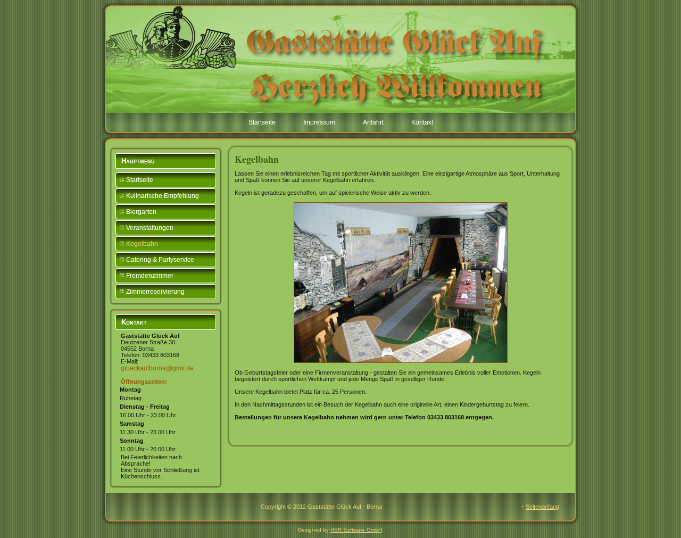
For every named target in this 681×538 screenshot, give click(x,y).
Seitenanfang (542, 506)
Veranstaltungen (149, 227)
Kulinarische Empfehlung (162, 196)
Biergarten (141, 212)
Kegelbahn (142, 243)
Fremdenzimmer (149, 275)
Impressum (319, 122)
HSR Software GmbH (356, 530)
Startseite (262, 122)
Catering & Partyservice (160, 259)
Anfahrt (373, 122)
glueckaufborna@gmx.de (157, 368)
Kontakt (422, 122)
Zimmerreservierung (155, 291)
